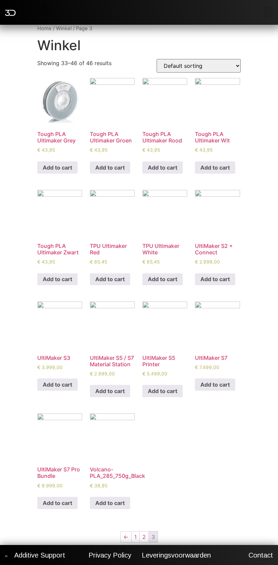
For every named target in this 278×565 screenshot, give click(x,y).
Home (44, 28)
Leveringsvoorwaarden (176, 555)
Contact (261, 555)
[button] (47, 10)
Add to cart (57, 167)
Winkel (64, 28)
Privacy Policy (109, 555)
